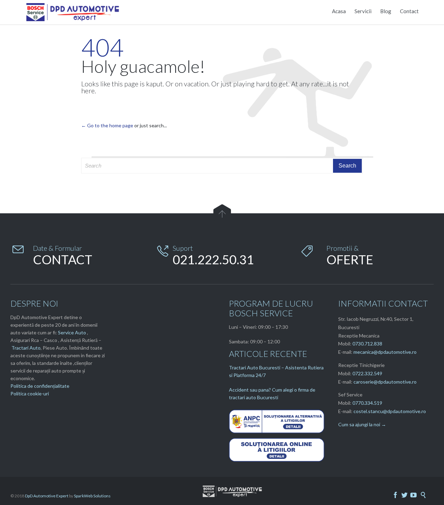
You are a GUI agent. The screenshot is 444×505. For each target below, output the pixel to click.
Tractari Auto (26, 348)
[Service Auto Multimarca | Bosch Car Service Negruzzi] (73, 12)
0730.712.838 (367, 343)
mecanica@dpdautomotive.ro (385, 352)
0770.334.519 (367, 403)
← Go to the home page (107, 125)
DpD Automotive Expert (46, 495)
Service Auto (72, 332)
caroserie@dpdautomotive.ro (385, 382)
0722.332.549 (367, 373)
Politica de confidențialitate (39, 386)
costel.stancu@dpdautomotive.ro (389, 411)
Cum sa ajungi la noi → (362, 424)
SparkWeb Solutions (92, 495)
